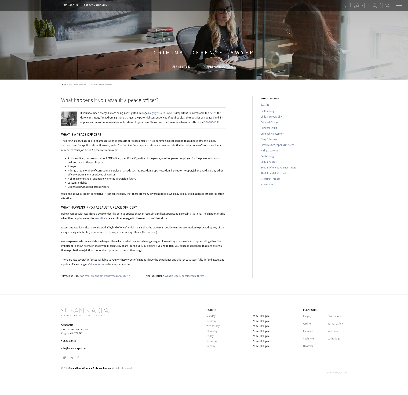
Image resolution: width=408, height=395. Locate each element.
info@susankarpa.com (73, 348)
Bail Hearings (268, 111)
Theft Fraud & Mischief (273, 173)
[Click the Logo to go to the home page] (366, 5)
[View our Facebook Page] (78, 358)
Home (64, 84)
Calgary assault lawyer (160, 113)
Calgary (307, 316)
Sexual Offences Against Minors (278, 167)
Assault (265, 105)
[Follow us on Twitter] (64, 358)
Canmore (308, 331)
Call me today (96, 264)
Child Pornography (271, 116)
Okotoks (308, 346)
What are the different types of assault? (107, 276)
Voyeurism (267, 184)
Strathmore (334, 316)
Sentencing (267, 156)
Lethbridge (334, 338)
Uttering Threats (270, 179)
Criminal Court (269, 128)
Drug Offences (269, 139)
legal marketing (332, 372)
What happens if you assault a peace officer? (93, 84)
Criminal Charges (270, 122)
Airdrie (307, 323)
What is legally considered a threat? (185, 276)
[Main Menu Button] (399, 5)
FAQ (70, 84)
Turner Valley (335, 323)
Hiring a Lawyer (269, 150)
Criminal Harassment (272, 133)
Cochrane (308, 338)
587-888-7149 (71, 5)
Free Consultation (96, 5)
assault (99, 218)
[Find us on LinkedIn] (71, 358)
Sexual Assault (269, 162)
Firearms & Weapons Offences (277, 145)
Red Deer (333, 331)
